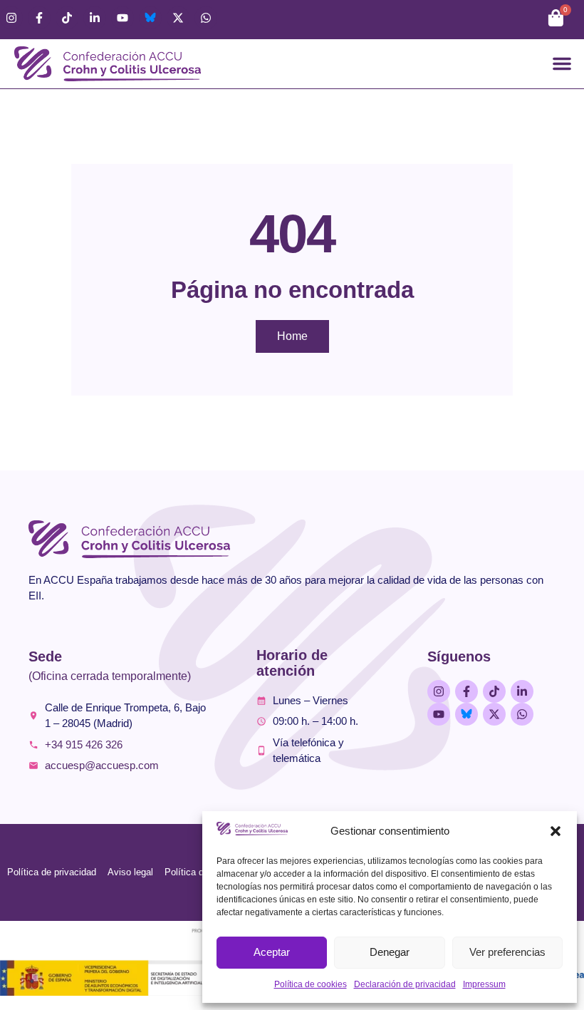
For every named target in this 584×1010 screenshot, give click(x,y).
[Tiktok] (67, 17)
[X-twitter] (178, 17)
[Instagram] (11, 17)
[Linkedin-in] (94, 17)
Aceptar (272, 952)
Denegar (390, 952)
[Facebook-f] (39, 17)
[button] (555, 831)
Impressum (484, 984)
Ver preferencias (507, 952)
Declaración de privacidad (405, 984)
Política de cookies (310, 984)
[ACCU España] (150, 17)
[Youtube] (122, 17)
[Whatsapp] (205, 17)
